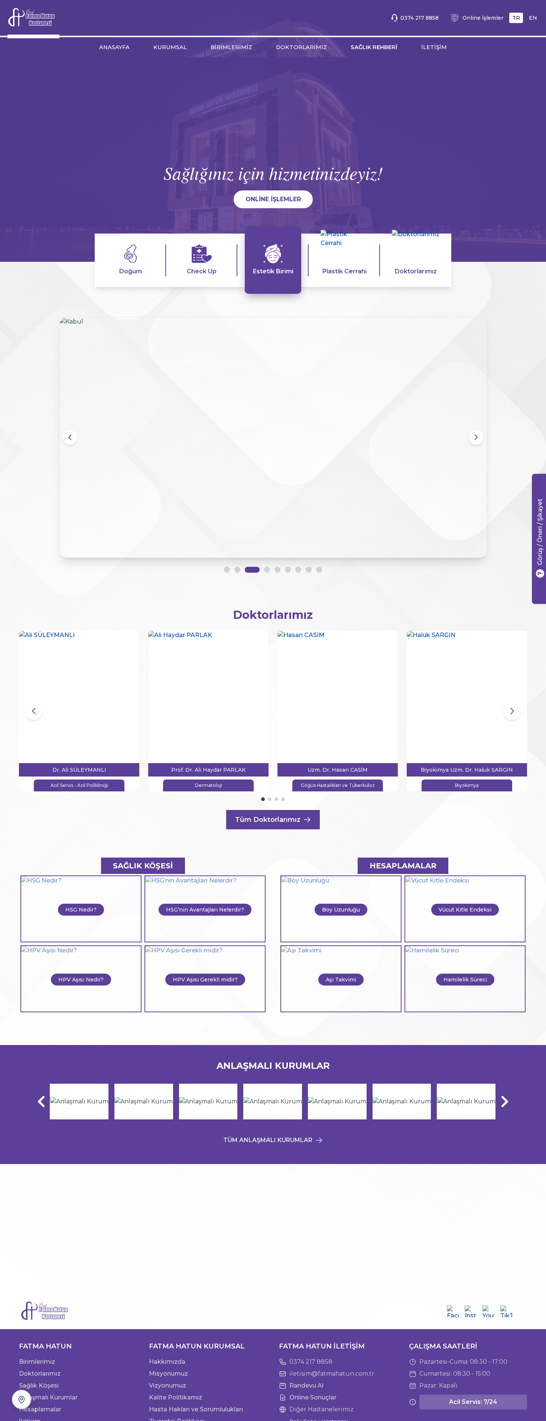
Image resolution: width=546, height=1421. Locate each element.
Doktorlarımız (40, 1373)
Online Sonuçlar (313, 1397)
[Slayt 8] (309, 570)
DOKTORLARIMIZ (301, 47)
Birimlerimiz (37, 1361)
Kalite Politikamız (175, 1397)
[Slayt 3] (248, 570)
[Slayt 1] (227, 570)
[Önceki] (41, 1101)
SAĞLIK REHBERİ (374, 47)
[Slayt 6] (288, 570)
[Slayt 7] (298, 570)
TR (516, 18)
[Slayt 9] (319, 570)
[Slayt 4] (262, 570)
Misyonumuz (168, 1373)
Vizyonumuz (167, 1385)
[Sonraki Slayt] (476, 437)
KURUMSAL (170, 47)
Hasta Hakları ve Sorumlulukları (196, 1409)
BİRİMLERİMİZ (231, 47)
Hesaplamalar (40, 1409)
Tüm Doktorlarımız (267, 820)
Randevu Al (306, 1385)
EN (533, 18)
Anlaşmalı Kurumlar (48, 1397)
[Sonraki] (505, 1101)
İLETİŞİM (434, 47)
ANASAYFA (114, 47)
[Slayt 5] (277, 570)
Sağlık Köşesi (39, 1385)
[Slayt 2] (237, 570)
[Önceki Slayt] (69, 437)
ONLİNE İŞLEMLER (273, 199)
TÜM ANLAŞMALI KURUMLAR (267, 1140)
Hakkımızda (167, 1361)
